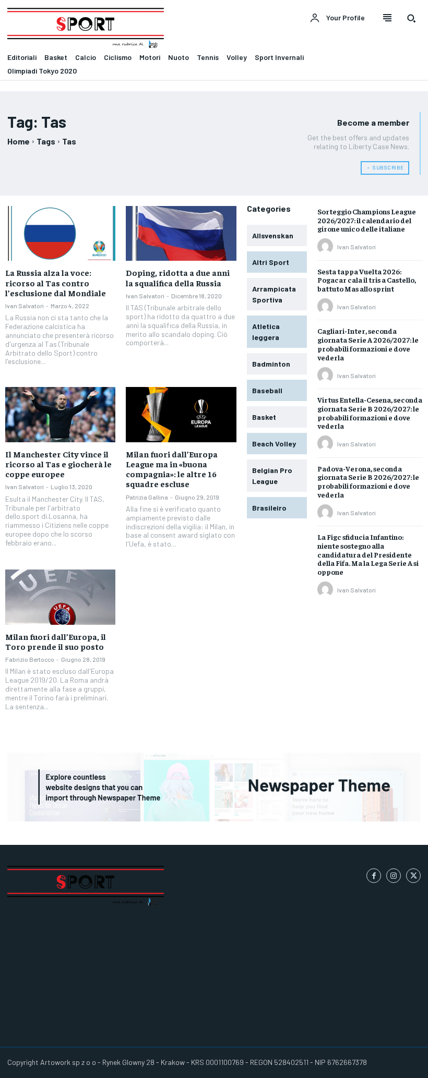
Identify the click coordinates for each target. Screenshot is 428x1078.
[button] (411, 18)
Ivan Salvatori (24, 305)
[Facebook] (373, 875)
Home (18, 141)
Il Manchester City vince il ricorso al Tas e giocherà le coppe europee (58, 464)
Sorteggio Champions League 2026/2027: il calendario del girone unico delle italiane (366, 220)
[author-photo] (326, 246)
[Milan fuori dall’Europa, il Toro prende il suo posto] (60, 597)
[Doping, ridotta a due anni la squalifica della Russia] (181, 233)
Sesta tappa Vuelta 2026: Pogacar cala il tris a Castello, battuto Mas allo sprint (366, 280)
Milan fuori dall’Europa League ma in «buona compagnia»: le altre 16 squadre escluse (172, 469)
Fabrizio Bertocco (29, 659)
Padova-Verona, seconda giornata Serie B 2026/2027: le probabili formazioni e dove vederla (368, 481)
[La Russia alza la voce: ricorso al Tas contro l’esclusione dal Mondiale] (60, 233)
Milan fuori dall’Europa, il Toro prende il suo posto (55, 641)
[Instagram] (393, 875)
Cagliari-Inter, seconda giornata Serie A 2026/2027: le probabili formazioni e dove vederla (368, 343)
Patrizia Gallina (147, 497)
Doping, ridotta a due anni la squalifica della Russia (178, 277)
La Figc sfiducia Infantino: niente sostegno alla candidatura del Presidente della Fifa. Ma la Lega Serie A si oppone (368, 554)
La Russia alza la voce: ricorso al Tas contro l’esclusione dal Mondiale (55, 282)
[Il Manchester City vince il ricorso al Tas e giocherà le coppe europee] (60, 414)
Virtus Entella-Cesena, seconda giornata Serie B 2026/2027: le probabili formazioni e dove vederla (369, 412)
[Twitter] (413, 875)
